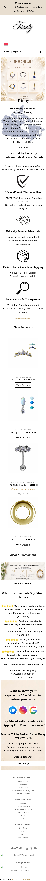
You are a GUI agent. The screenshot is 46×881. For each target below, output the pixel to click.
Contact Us (23, 803)
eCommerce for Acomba (21, 879)
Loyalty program (23, 806)
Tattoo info (23, 784)
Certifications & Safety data (23, 791)
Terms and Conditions (23, 809)
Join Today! (23, 763)
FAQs (23, 815)
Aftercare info (23, 781)
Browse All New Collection (23, 554)
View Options (23, 385)
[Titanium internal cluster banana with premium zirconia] (23, 458)
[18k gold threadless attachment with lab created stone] (23, 353)
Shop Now (23, 147)
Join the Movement (23, 583)
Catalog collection (23, 794)
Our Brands (23, 837)
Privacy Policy (23, 812)
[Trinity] (23, 27)
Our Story (23, 828)
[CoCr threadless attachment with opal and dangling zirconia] (23, 405)
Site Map (23, 819)
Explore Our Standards (23, 319)
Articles (23, 834)
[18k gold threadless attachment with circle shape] (23, 512)
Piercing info (23, 788)
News (23, 831)
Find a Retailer (24, 3)
